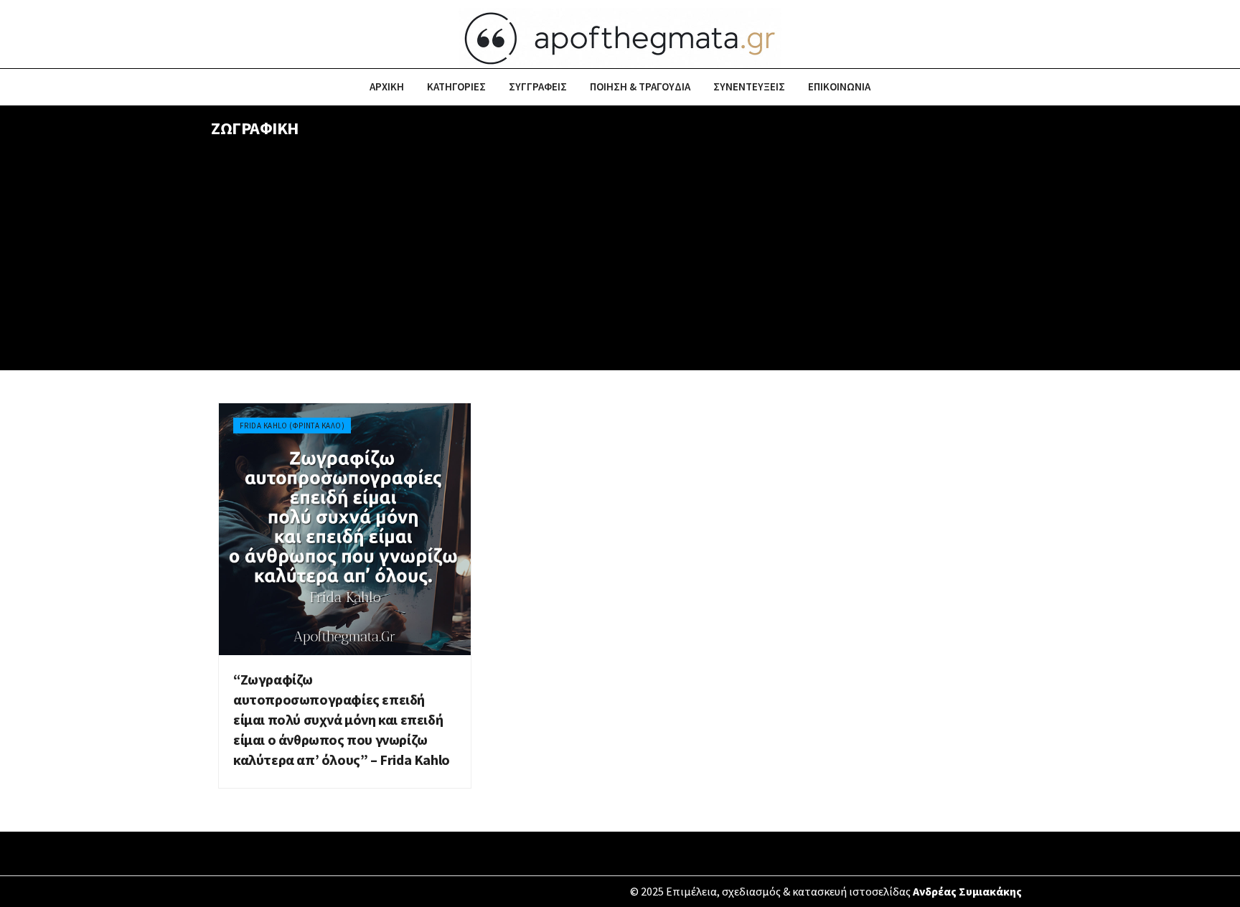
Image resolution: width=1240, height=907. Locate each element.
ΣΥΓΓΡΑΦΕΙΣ (538, 86)
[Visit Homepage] (620, 34)
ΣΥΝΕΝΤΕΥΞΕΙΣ (749, 86)
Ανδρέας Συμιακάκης (967, 891)
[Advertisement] (620, 262)
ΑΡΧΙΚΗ (387, 86)
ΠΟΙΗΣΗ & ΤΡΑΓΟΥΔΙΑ (640, 86)
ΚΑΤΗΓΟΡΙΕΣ (456, 86)
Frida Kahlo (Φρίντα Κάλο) (292, 425)
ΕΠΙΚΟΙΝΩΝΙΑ (839, 86)
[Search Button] (1023, 87)
